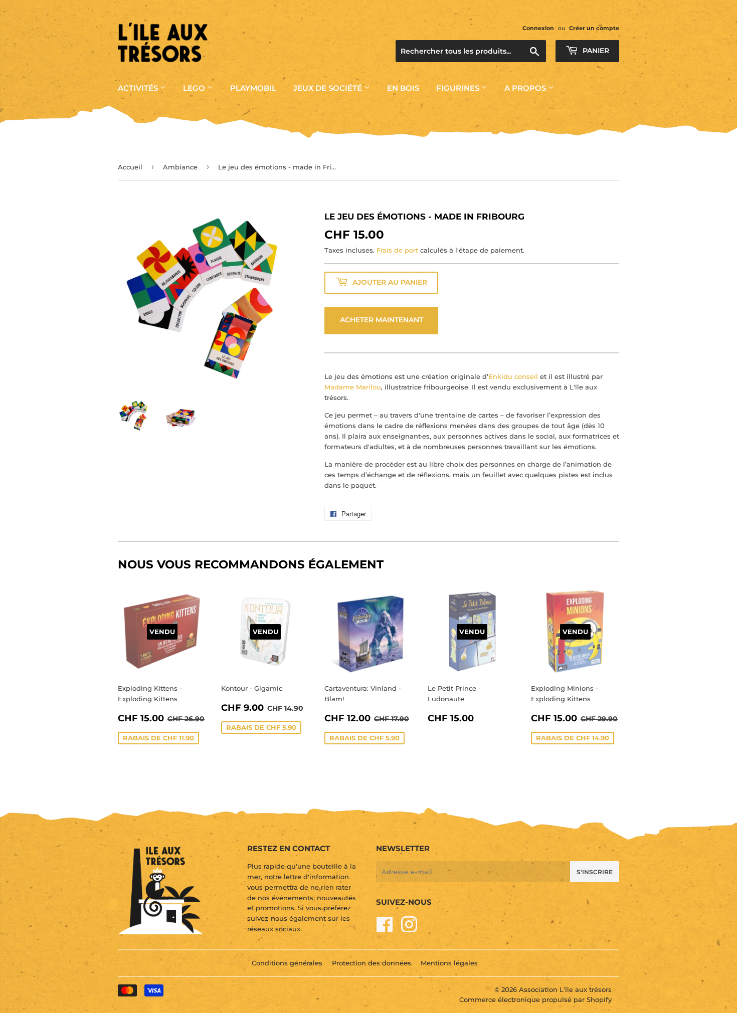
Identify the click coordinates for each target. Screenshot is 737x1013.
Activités (139, 88)
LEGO (195, 88)
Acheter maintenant (381, 319)
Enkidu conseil (513, 376)
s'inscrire (595, 872)
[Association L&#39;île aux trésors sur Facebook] (385, 929)
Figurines (458, 88)
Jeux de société (328, 88)
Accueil (130, 167)
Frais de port (397, 250)
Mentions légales (449, 963)
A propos (526, 88)
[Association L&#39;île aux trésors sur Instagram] (409, 929)
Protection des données (371, 963)
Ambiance (180, 167)
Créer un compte (594, 28)
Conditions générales (287, 963)
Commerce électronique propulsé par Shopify (535, 999)
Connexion (538, 28)
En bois (403, 88)
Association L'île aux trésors (565, 989)
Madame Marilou (352, 387)
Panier (595, 50)
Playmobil (253, 88)
